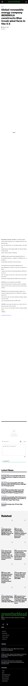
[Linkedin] (11, 135)
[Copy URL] (8, 135)
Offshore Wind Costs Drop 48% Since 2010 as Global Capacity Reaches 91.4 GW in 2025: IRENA (20, 575)
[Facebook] (17, 135)
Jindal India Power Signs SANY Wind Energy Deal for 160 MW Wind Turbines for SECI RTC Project (7, 532)
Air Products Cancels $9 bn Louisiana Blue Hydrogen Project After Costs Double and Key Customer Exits (12, 662)
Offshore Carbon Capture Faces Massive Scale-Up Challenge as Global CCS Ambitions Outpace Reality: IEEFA (13, 656)
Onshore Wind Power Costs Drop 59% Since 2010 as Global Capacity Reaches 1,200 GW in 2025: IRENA (7, 599)
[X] (14, 135)
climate (2, 652)
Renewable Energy (5, 474)
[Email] (20, 135)
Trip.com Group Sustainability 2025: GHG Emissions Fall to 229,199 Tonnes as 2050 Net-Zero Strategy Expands (13, 484)
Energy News (3, 502)
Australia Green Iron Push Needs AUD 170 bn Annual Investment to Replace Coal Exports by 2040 (13, 477)
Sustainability (4, 481)
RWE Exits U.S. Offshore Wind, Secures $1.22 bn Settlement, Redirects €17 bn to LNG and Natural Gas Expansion (20, 533)
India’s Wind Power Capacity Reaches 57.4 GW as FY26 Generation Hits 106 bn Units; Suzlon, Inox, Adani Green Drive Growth (7, 555)
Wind (2, 6)
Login (24, 441)
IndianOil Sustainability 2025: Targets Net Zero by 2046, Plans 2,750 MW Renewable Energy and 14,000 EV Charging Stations (12, 491)
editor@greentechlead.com (6, 315)
